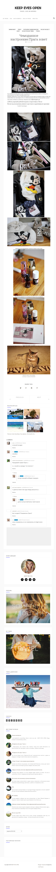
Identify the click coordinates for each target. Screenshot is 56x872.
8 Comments (29, 42)
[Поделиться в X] (21, 388)
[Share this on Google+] (26, 388)
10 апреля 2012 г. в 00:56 (23, 451)
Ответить (14, 447)
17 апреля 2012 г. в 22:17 (29, 476)
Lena (13, 443)
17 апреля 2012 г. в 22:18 (29, 499)
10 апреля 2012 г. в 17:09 (27, 487)
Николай (14, 511)
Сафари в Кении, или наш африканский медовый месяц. (27, 769)
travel (38, 31)
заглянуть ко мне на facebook (28, 376)
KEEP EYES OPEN (28, 8)
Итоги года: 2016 (16, 813)
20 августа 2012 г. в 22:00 (22, 511)
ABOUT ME (35, 18)
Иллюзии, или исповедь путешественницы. (24, 778)
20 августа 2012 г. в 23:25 (23, 520)
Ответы (15, 472)
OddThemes (40, 866)
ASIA (11, 18)
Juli (13, 451)
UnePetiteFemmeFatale (17, 460)
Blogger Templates (42, 864)
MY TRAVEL (5, 18)
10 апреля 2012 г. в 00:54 (20, 443)
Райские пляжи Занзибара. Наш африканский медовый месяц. (29, 804)
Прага (19, 29)
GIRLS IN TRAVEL (27, 18)
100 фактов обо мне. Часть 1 (19, 744)
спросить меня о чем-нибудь (29, 375)
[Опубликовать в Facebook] (37, 388)
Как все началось (16, 735)
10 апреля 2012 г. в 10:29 (28, 460)
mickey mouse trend (28, 31)
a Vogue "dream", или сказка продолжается (23, 761)
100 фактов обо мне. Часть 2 (19, 752)
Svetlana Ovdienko (16, 487)
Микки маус (12, 29)
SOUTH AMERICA (17, 18)
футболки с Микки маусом (31, 29)
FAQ (31, 576)
